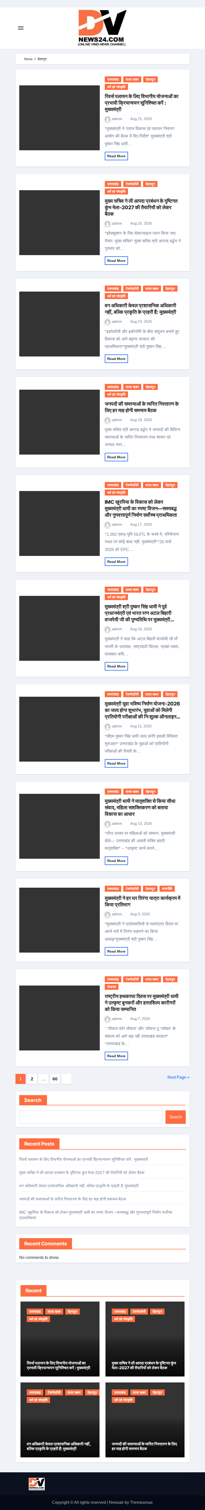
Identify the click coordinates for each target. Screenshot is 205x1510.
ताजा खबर (132, 79)
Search (33, 1100)
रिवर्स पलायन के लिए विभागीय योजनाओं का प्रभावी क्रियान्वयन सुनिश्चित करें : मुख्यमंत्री (141, 102)
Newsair (116, 1502)
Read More (116, 156)
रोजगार (111, 987)
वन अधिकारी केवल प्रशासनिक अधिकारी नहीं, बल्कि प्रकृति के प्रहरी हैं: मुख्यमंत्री (78, 1186)
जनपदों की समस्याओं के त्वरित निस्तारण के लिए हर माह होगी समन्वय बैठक (72, 1199)
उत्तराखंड (113, 79)
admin (117, 119)
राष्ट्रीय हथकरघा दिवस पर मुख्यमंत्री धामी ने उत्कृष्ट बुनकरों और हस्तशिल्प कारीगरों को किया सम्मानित (141, 1002)
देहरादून (150, 79)
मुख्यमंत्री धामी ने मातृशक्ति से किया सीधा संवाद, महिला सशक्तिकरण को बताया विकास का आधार (140, 807)
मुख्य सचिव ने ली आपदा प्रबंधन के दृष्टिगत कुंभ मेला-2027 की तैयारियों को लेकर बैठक (141, 207)
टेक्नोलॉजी (132, 184)
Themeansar (141, 1502)
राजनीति (167, 889)
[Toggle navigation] (21, 28)
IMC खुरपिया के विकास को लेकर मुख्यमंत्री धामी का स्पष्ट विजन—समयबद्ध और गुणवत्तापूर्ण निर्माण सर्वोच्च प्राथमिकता (141, 508)
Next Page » (179, 1077)
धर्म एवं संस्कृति (116, 87)
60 (54, 1078)
